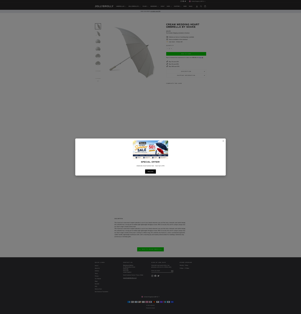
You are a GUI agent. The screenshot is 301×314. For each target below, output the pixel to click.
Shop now (150, 171)
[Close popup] (223, 141)
